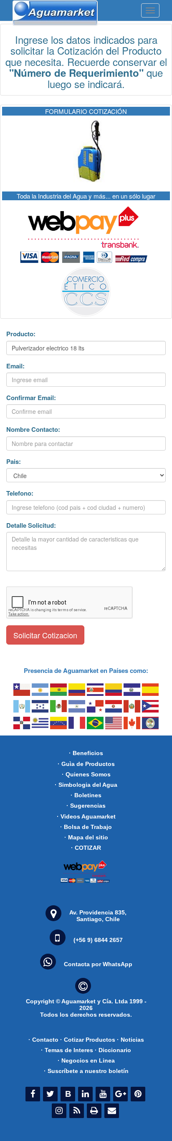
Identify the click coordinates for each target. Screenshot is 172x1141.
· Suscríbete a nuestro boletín (86, 1071)
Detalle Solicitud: (31, 525)
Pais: (13, 461)
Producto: (20, 334)
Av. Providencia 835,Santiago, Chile (97, 915)
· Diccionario (113, 1050)
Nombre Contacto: (33, 429)
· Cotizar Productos (87, 1039)
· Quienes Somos (86, 774)
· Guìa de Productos (86, 764)
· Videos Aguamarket (86, 816)
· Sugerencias (86, 805)
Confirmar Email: (31, 397)
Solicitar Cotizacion (45, 635)
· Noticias (130, 1039)
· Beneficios (86, 753)
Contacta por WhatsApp (98, 964)
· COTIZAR (86, 847)
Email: (15, 366)
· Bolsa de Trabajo (86, 827)
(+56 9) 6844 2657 (98, 940)
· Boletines (86, 795)
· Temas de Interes (67, 1050)
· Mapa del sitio (86, 837)
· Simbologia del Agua (86, 784)
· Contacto (43, 1039)
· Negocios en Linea (86, 1060)
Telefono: (19, 493)
